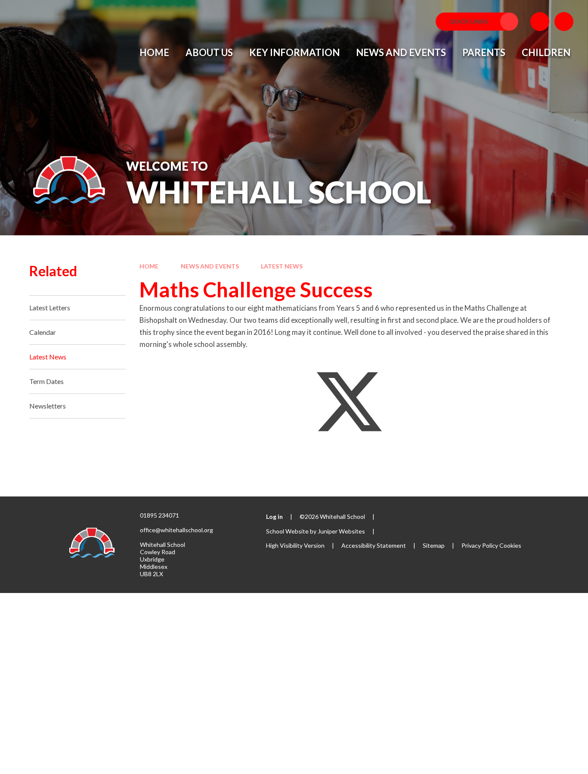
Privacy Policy (479, 545)
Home (148, 266)
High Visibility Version (295, 545)
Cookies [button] (510, 545)
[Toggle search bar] (563, 21)
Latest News (282, 266)
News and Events (210, 266)
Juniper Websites (341, 531)
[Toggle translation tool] (539, 21)
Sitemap (434, 545)
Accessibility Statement (373, 545)
